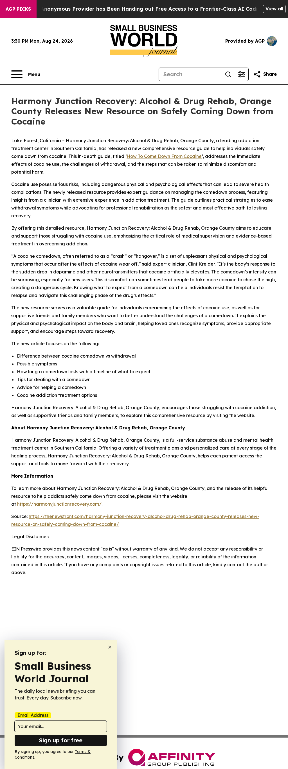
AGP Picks (18, 9)
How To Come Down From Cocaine (164, 156)
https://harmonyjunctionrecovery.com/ (59, 504)
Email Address (32, 715)
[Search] (228, 74)
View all (274, 8)
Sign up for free (60, 740)
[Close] (109, 647)
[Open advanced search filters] (241, 74)
